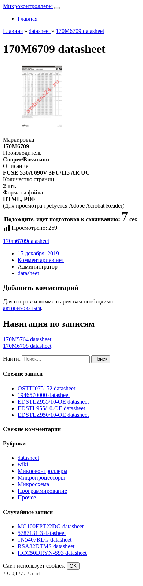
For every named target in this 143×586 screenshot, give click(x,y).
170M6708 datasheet (27, 346)
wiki (23, 464)
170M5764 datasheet (27, 339)
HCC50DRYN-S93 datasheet (52, 553)
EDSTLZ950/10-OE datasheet (53, 415)
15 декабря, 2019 (38, 253)
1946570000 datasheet (44, 395)
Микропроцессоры (41, 477)
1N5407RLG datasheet (45, 539)
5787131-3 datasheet (42, 533)
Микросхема (33, 484)
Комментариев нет (41, 260)
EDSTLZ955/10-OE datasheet (53, 401)
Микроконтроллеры (28, 6)
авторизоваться (22, 308)
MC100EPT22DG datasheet (51, 526)
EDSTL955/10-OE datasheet (51, 408)
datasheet (38, 241)
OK (73, 566)
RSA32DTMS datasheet (46, 546)
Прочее (27, 497)
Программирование (42, 491)
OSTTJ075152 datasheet (46, 388)
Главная (27, 18)
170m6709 (15, 241)
